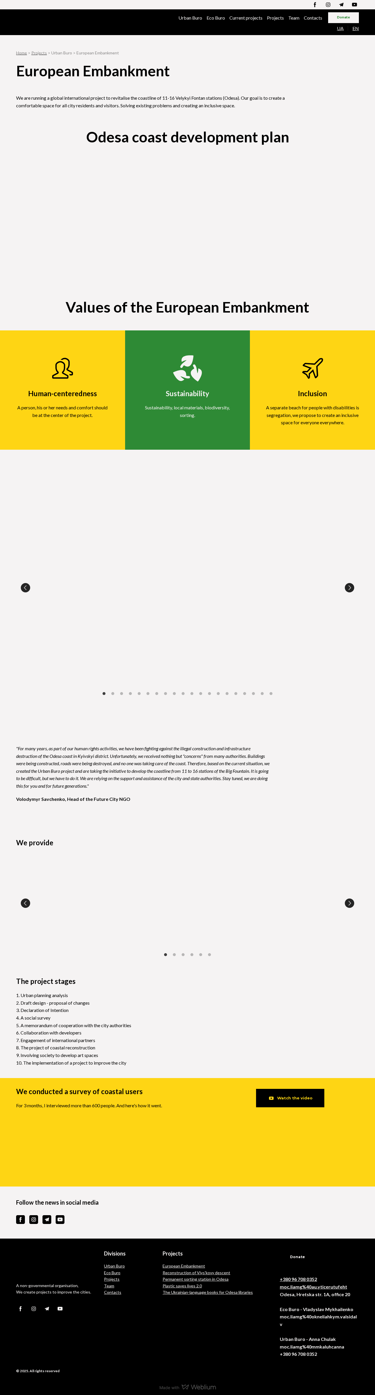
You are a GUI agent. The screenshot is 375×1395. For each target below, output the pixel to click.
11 (192, 693)
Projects (275, 17)
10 (183, 693)
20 (271, 693)
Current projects (245, 17)
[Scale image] (187, 192)
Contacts (313, 17)
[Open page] (55, 1263)
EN (355, 28)
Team (293, 17)
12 (200, 693)
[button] (315, 4)
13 (209, 693)
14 (218, 693)
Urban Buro (190, 17)
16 (235, 693)
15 (227, 693)
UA (340, 28)
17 (244, 693)
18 (253, 693)
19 (262, 693)
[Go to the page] (47, 22)
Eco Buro (216, 17)
